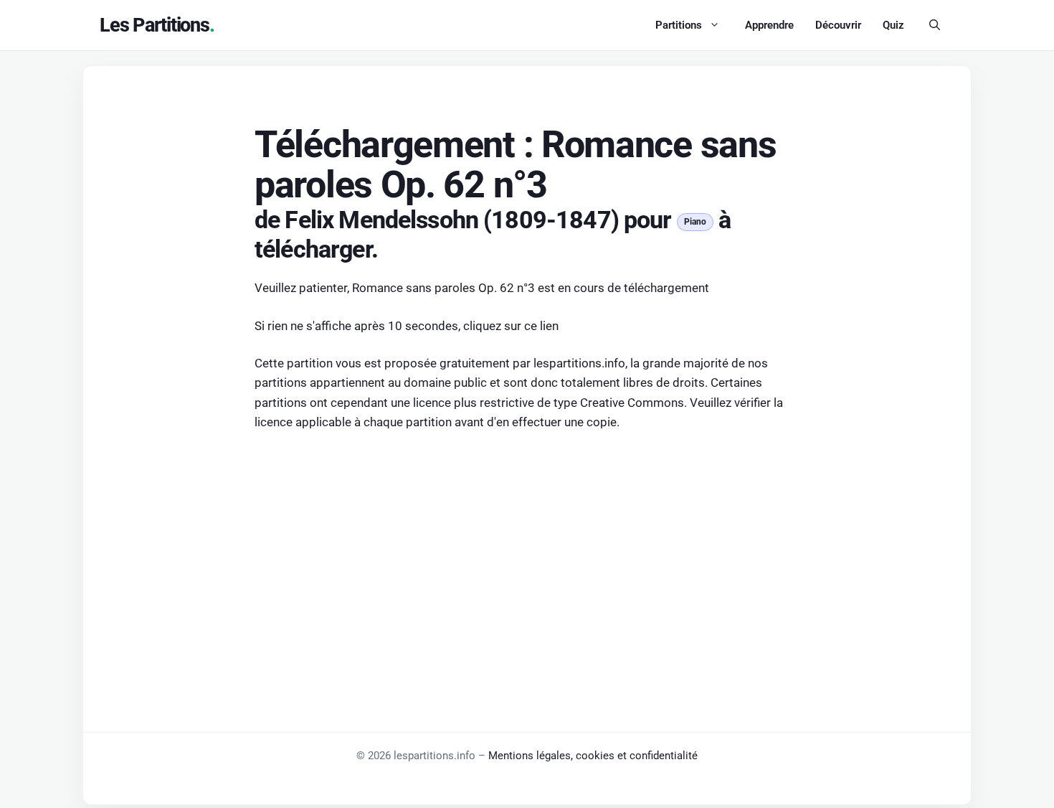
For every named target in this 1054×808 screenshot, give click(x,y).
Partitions (678, 25)
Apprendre (769, 25)
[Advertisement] (527, 551)
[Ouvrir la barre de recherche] (934, 25)
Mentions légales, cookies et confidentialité (593, 755)
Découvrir (838, 25)
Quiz (893, 25)
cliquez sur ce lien (511, 326)
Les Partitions (154, 25)
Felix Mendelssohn (381, 219)
